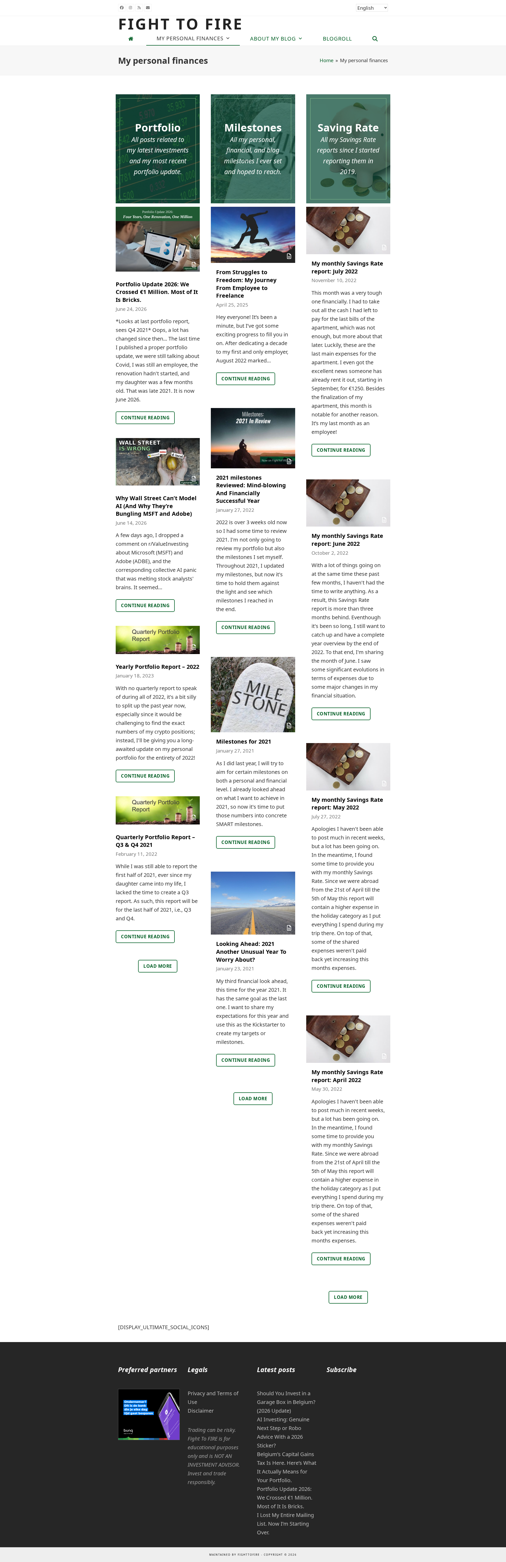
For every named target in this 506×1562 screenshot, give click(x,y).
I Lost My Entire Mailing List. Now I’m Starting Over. (285, 1523)
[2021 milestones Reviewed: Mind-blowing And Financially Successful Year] (253, 437)
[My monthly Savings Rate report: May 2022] (348, 766)
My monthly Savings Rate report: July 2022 (347, 267)
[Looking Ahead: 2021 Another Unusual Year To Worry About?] (253, 902)
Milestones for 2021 (243, 741)
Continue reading (145, 418)
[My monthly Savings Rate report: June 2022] (348, 502)
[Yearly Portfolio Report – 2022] (158, 639)
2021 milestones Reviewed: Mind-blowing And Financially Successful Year (251, 489)
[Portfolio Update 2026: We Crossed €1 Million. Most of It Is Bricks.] (158, 238)
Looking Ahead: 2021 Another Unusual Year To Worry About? (251, 951)
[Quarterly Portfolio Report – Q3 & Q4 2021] (158, 809)
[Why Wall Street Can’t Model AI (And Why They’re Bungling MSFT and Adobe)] (158, 461)
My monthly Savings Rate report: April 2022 (347, 1076)
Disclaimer (201, 1410)
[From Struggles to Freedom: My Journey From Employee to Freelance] (253, 234)
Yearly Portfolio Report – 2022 (157, 666)
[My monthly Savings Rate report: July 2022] (348, 230)
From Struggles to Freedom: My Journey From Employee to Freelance (246, 283)
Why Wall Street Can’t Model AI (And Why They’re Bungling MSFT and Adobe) (156, 505)
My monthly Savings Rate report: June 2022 (347, 539)
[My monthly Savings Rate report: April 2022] (348, 1038)
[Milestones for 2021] (253, 694)
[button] (375, 38)
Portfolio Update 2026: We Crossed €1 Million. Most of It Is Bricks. (157, 291)
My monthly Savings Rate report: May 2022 (347, 803)
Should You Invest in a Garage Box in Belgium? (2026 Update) (286, 1402)
